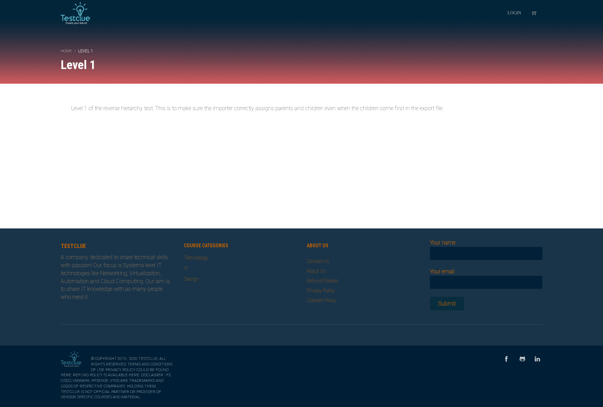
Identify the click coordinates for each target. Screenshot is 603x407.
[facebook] (506, 359)
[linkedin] (537, 359)
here (66, 375)
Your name (442, 242)
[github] (522, 359)
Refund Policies (322, 281)
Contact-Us (318, 261)
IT (186, 268)
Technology (196, 258)
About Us (316, 271)
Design (191, 279)
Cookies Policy (321, 300)
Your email (442, 271)
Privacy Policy (321, 290)
